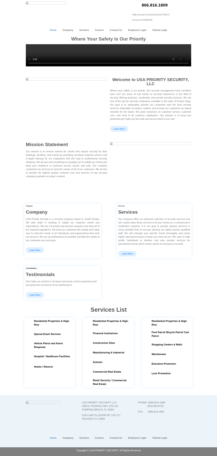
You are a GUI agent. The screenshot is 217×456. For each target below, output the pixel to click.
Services (84, 30)
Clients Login (159, 30)
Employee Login (137, 30)
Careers (99, 30)
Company (67, 30)
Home (53, 30)
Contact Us (116, 30)
